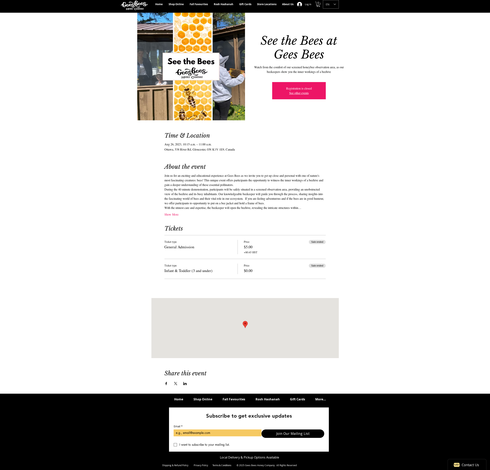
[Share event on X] (175, 383)
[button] (318, 4)
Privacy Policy (201, 465)
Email (178, 426)
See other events (299, 93)
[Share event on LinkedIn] (185, 383)
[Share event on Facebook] (166, 383)
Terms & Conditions (221, 465)
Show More (171, 214)
